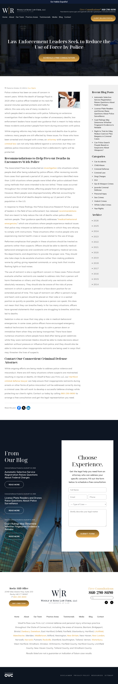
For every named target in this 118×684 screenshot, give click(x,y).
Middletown (40, 635)
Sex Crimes (99, 197)
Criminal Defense (101, 169)
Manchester (19, 635)
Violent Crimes (100, 201)
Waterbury (97, 639)
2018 (95, 263)
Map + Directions (19, 603)
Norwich (29, 639)
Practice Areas (32, 17)
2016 (95, 273)
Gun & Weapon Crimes (104, 184)
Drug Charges (100, 176)
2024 (95, 231)
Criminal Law (99, 172)
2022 (95, 241)
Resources (97, 675)
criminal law (10, 143)
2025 (95, 226)
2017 (95, 268)
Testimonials (45, 17)
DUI (95, 180)
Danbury (25, 631)
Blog (61, 17)
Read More (14, 484)
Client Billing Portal (103, 18)
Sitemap (109, 675)
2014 (95, 284)
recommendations (67, 211)
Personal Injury (100, 194)
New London (98, 635)
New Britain (73, 635)
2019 (95, 257)
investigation (50, 168)
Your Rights (32, 88)
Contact (67, 17)
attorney (51, 139)
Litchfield (98, 631)
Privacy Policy (82, 675)
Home (4, 17)
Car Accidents (100, 161)
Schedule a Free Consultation (59, 58)
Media (54, 17)
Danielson (35, 631)
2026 (95, 220)
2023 (95, 236)
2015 (95, 279)
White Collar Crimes (102, 205)
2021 (95, 247)
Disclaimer (66, 675)
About (11, 17)
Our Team (20, 17)
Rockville (47, 639)
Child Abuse (99, 165)
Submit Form (87, 534)
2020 (95, 252)
